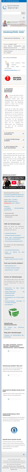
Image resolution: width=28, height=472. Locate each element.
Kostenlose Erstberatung (11, 70)
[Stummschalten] (21, 187)
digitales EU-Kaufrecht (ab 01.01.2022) (14, 259)
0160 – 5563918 (16, 203)
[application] (14, 182)
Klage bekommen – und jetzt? (12, 269)
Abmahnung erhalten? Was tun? (12, 366)
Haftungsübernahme (9, 295)
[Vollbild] (23, 187)
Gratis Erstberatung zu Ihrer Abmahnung (11, 414)
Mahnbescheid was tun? (10, 265)
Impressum (6, 206)
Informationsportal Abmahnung (12, 250)
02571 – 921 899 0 (13, 199)
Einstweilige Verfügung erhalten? (12, 267)
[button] (2, 469)
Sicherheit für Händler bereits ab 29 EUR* (13, 390)
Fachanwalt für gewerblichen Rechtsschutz (14, 194)
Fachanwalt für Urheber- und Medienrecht (13, 196)
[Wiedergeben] (4, 187)
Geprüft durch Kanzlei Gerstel (12, 439)
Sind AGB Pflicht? (9, 304)
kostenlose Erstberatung (10, 233)
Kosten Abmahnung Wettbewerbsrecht (14, 241)
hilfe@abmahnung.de (13, 201)
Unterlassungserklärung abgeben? (13, 235)
